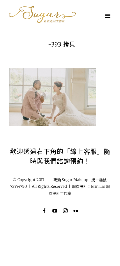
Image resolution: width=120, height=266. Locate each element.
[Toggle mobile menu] (108, 16)
